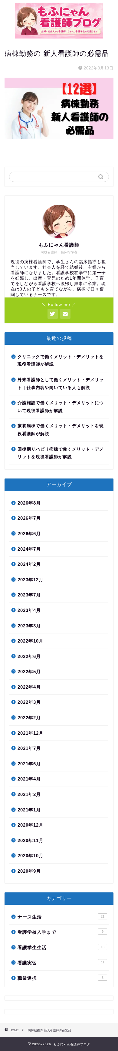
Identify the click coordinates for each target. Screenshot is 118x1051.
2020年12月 (31, 825)
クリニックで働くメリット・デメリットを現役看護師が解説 (61, 360)
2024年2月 (29, 564)
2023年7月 (29, 594)
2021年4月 (29, 778)
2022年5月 (29, 671)
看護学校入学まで (60, 932)
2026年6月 (29, 533)
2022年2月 (29, 717)
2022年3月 (29, 702)
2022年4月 (29, 687)
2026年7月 (29, 518)
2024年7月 (29, 549)
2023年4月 (29, 610)
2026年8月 (29, 502)
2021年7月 (29, 748)
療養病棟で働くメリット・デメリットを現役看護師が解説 (61, 430)
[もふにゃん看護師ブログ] (59, 36)
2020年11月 (31, 840)
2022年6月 (29, 656)
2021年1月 (29, 809)
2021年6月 (29, 763)
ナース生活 (61, 916)
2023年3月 (29, 625)
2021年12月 (31, 733)
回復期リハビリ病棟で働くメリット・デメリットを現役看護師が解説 (61, 453)
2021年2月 (29, 794)
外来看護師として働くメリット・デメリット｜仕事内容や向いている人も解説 (61, 384)
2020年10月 (31, 855)
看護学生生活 (61, 947)
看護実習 (61, 962)
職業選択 (60, 978)
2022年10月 (31, 640)
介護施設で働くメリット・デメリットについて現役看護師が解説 (61, 407)
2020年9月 (29, 871)
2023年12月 (31, 579)
